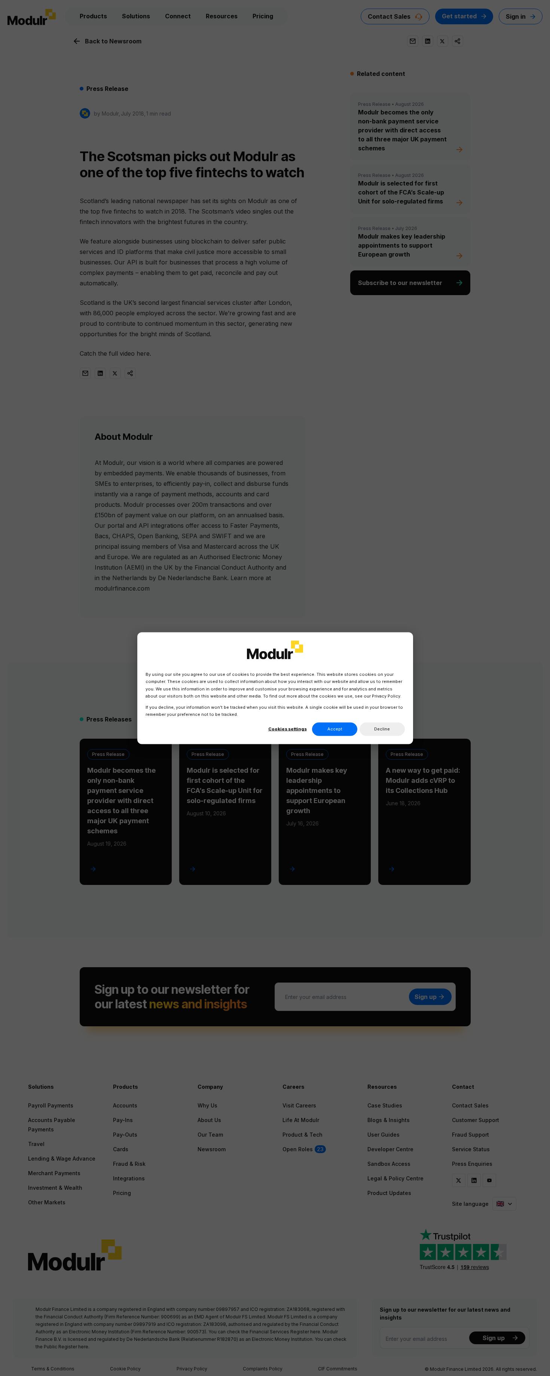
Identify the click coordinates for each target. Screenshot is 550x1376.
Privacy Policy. (386, 695)
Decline (382, 728)
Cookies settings (287, 728)
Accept (334, 728)
